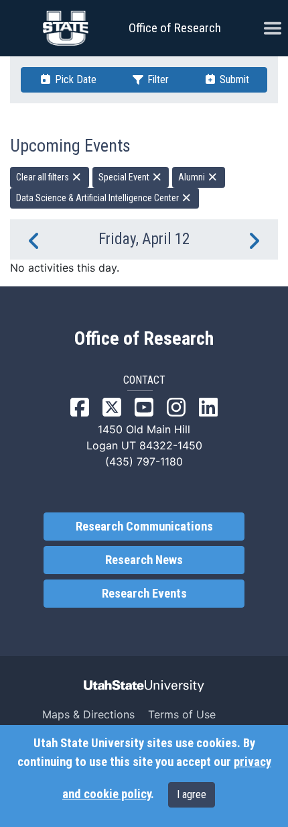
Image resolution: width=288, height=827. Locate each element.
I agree (191, 794)
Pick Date (74, 79)
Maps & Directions (88, 714)
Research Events (144, 593)
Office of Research (175, 28)
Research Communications (144, 526)
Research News (144, 560)
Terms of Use (182, 714)
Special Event (124, 177)
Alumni (192, 177)
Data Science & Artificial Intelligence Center (98, 197)
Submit (233, 79)
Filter (157, 79)
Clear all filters (43, 177)
